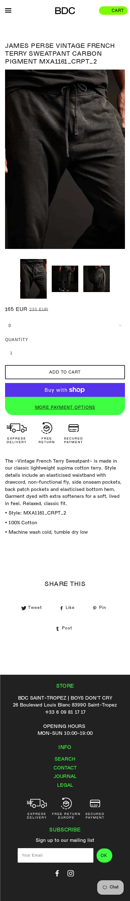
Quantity (14, 339)
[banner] (65, 10)
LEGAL (65, 785)
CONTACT (65, 768)
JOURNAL (65, 776)
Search (65, 759)
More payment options (65, 408)
